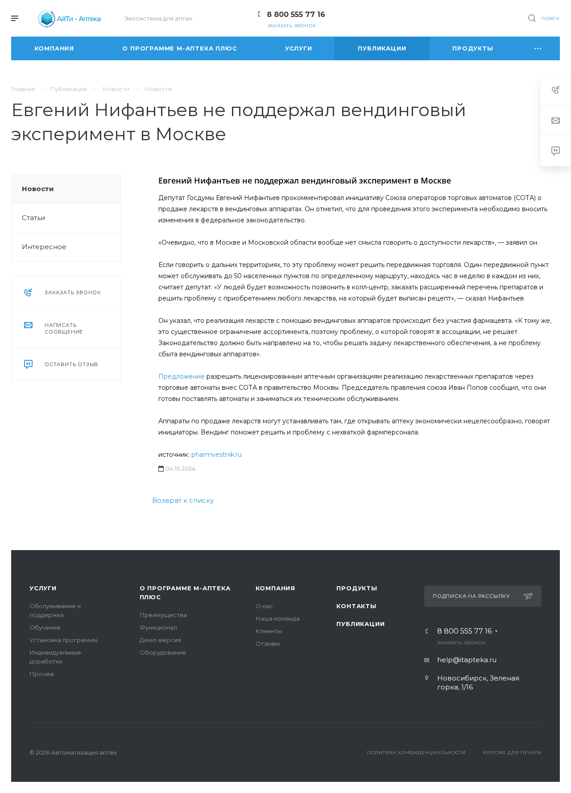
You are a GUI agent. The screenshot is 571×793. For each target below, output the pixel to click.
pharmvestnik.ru (216, 455)
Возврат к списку (183, 500)
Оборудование (163, 652)
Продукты (356, 588)
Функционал (158, 627)
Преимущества (163, 614)
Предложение (181, 376)
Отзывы (268, 643)
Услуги (43, 588)
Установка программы (63, 639)
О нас (264, 605)
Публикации (360, 623)
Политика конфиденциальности (416, 752)
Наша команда (278, 618)
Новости (38, 188)
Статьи (33, 217)
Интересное (44, 246)
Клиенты (269, 630)
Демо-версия (160, 639)
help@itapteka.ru (467, 659)
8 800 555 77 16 (296, 14)
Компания (275, 588)
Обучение (45, 627)
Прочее (41, 673)
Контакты (356, 605)
